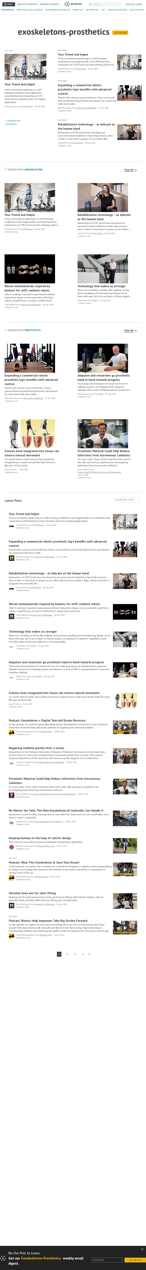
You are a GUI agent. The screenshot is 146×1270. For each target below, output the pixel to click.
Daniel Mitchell (23, 876)
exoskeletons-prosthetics (41, 1258)
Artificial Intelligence (29, 10)
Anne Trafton (11, 469)
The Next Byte (45, 731)
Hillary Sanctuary (85, 394)
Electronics (137, 10)
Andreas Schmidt (23, 762)
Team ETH (62, 142)
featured (9, 51)
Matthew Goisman (24, 846)
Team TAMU (83, 469)
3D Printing (92, 10)
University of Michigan (87, 108)
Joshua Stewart (23, 821)
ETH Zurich (27, 106)
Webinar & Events (49, 4)
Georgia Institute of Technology (49, 821)
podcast (13, 858)
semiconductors (117, 10)
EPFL (95, 300)
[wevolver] (73, 4)
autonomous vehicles (57, 10)
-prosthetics (10, 124)
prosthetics (33, 330)
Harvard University (46, 846)
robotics (78, 10)
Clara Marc (83, 300)
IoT (103, 10)
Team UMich (10, 304)
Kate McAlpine (64, 108)
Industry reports (27, 4)
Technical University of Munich (50, 762)
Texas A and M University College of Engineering (99, 472)
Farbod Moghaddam (25, 731)
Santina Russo (11, 106)
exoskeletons (14, 120)
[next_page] (89, 954)
